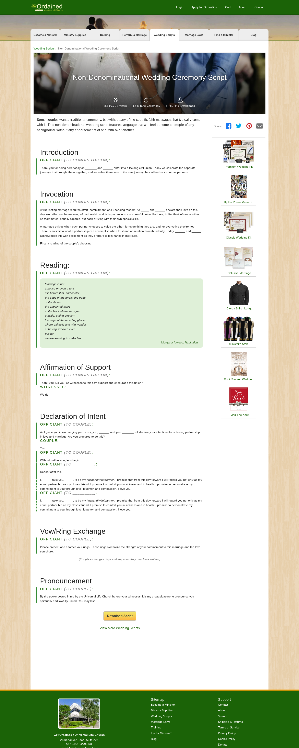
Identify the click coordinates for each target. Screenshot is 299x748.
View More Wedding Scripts (120, 628)
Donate (222, 744)
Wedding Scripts (164, 34)
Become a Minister (45, 34)
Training (105, 34)
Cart (228, 7)
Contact (259, 7)
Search (222, 716)
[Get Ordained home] (47, 7)
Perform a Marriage (134, 34)
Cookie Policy (226, 738)
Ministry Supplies (75, 34)
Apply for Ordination (204, 7)
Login (179, 7)
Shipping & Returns (230, 721)
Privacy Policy (227, 733)
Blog (253, 34)
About (242, 7)
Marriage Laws (194, 34)
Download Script (120, 616)
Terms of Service (229, 727)
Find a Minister (223, 34)
